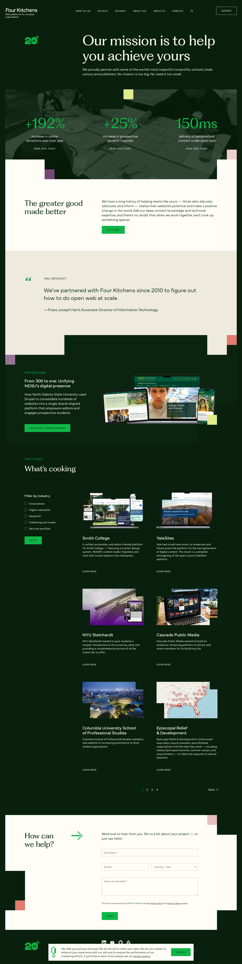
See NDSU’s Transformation (47, 428)
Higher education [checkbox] (39, 509)
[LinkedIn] (104, 942)
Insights (120, 11)
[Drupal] (128, 942)
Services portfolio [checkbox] (39, 528)
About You (139, 11)
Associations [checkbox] (37, 503)
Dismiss (181, 952)
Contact (226, 10)
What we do (83, 11)
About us (159, 11)
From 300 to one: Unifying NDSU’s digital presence (49, 383)
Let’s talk (113, 229)
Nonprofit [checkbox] (35, 516)
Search (191, 12)
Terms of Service (174, 903)
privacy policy (142, 956)
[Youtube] (112, 942)
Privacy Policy (156, 903)
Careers (177, 11)
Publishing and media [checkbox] (42, 522)
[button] (142, 789)
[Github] (120, 942)
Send (110, 916)
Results (103, 11)
